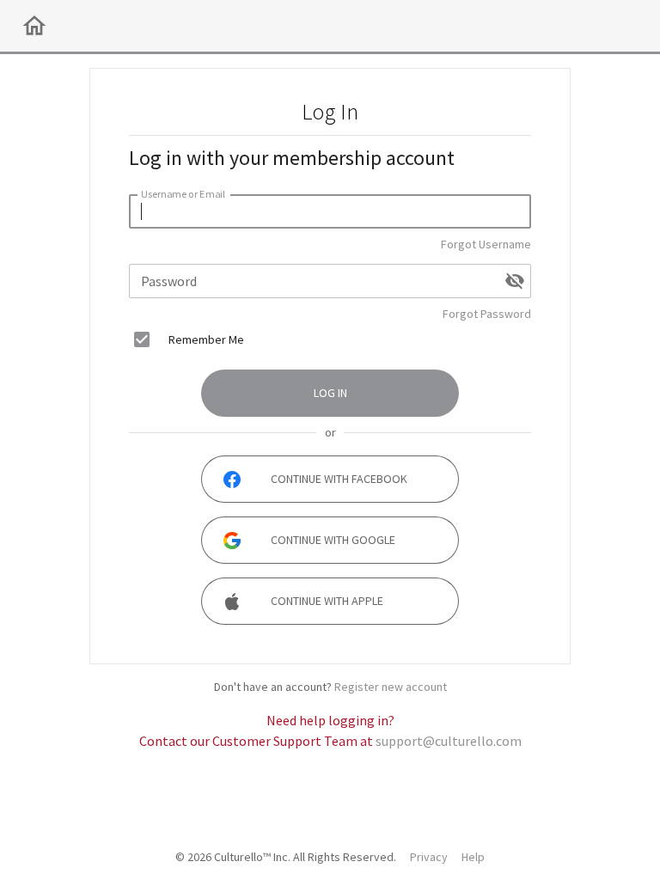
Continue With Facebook (339, 478)
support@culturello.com (449, 740)
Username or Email (183, 193)
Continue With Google (333, 539)
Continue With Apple (327, 600)
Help (473, 857)
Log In (330, 392)
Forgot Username (486, 244)
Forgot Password (487, 313)
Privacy (429, 857)
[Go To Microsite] (34, 25)
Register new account (390, 686)
